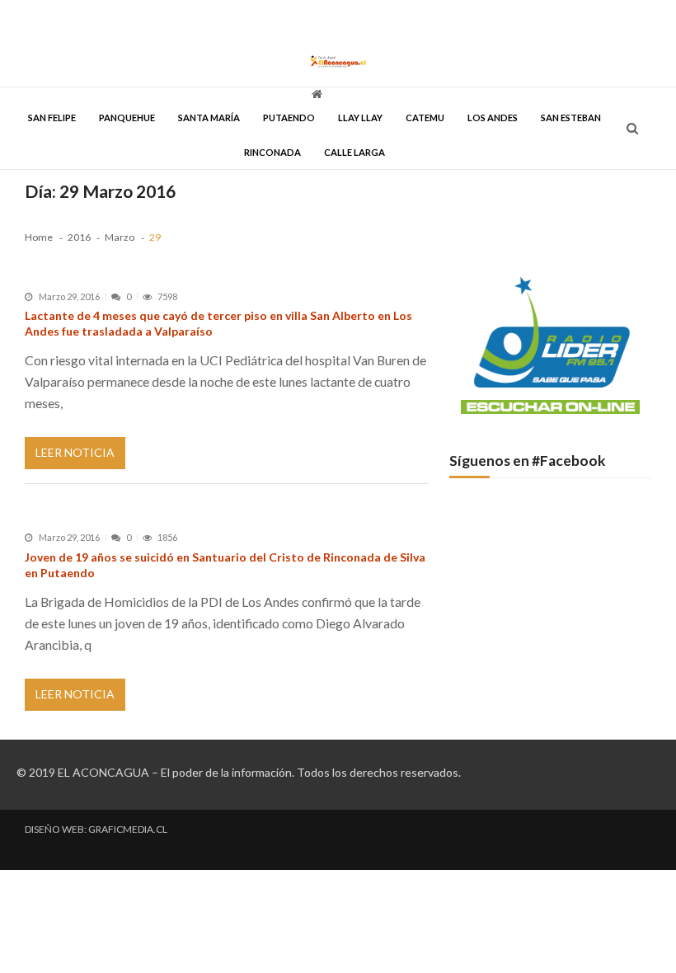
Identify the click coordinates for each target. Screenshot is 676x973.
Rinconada (272, 152)
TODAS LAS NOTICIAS (121, 18)
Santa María (209, 117)
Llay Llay (360, 117)
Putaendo (289, 117)
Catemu (425, 117)
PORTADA (45, 18)
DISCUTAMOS (400, 18)
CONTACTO (547, 18)
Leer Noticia (75, 452)
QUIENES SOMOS (475, 18)
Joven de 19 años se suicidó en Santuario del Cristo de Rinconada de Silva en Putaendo (225, 565)
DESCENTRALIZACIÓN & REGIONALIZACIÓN (269, 18)
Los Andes (492, 117)
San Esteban (571, 117)
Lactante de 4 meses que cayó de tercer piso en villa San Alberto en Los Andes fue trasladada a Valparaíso (218, 323)
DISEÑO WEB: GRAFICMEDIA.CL (96, 829)
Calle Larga (354, 152)
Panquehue (127, 117)
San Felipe (52, 117)
